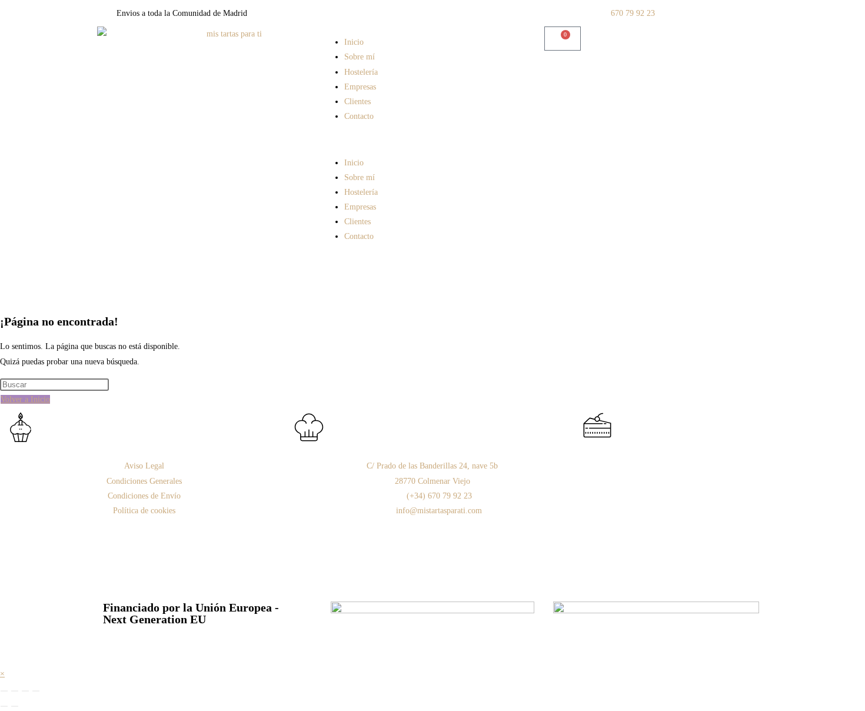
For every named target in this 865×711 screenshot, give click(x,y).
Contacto (359, 116)
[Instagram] (597, 473)
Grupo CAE (694, 561)
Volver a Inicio (25, 399)
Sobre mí (359, 56)
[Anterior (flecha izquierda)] (4, 706)
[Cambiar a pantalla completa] (15, 691)
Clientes (357, 101)
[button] (432, 139)
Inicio (354, 42)
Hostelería (361, 72)
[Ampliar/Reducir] (4, 691)
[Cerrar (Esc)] (36, 691)
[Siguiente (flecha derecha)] (15, 706)
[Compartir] (25, 691)
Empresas (360, 86)
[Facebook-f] (629, 473)
